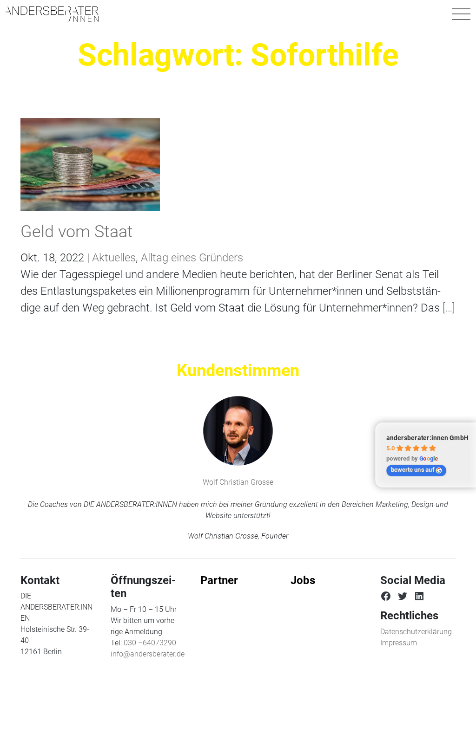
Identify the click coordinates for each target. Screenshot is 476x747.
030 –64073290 (150, 642)
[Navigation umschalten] (461, 14)
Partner (219, 580)
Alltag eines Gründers (192, 257)
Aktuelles (114, 257)
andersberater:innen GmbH (427, 438)
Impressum (398, 642)
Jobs (303, 580)
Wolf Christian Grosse (238, 482)
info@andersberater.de (148, 654)
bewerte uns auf (413, 469)
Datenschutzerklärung (416, 631)
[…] (447, 307)
